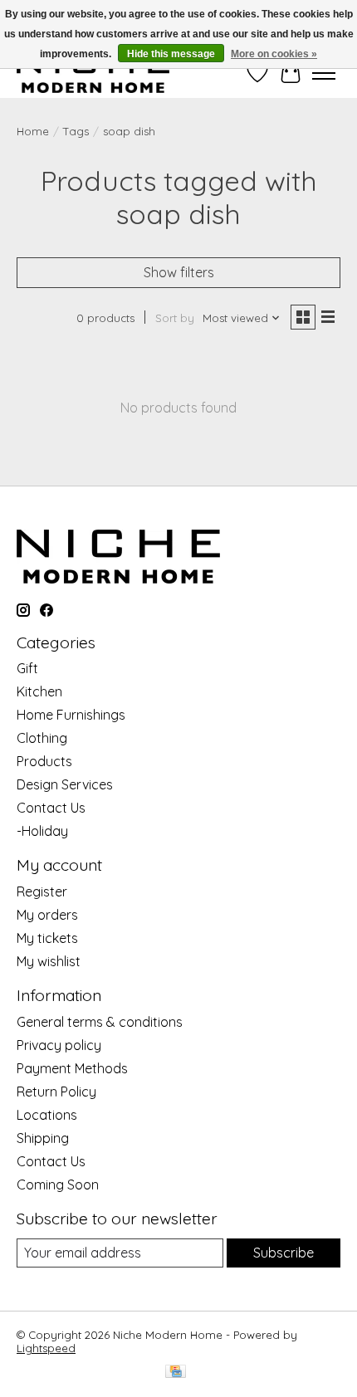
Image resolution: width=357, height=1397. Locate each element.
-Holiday (42, 831)
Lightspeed (46, 1348)
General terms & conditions (100, 1022)
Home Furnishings (71, 714)
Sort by (174, 318)
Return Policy (56, 1091)
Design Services (65, 784)
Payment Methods (72, 1068)
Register (42, 891)
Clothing (42, 738)
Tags (76, 131)
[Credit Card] (175, 1372)
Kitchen (39, 691)
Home (33, 131)
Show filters (179, 272)
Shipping (43, 1138)
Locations (47, 1114)
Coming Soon (58, 1184)
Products (44, 761)
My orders (47, 914)
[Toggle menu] (323, 73)
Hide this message (171, 54)
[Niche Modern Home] (93, 72)
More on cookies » (274, 54)
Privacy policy (59, 1045)
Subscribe (283, 1252)
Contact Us (51, 807)
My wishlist (49, 961)
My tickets (47, 938)
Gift (27, 668)
